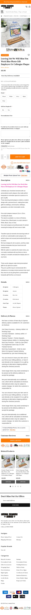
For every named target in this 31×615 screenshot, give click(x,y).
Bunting (18, 559)
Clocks (3, 583)
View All (3, 550)
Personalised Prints (21, 562)
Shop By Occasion (5, 559)
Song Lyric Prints (21, 580)
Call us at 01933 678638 (7, 527)
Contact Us (19, 537)
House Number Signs (22, 578)
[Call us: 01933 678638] (26, 6)
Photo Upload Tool (6, 537)
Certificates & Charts (22, 572)
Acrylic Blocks (4, 578)
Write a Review (5, 67)
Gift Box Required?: (7, 106)
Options (8, 482)
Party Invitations (5, 570)
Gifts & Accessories (6, 564)
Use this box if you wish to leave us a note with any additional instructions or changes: (14, 127)
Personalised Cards (6, 562)
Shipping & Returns (6, 539)
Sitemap (18, 539)
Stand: (3, 93)
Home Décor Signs (21, 570)
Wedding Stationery (21, 564)
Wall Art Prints (20, 567)
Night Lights (4, 572)
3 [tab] (15, 486)
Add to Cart (20, 157)
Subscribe (15, 505)
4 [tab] (18, 486)
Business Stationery (21, 575)
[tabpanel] (8, 469)
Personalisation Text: (6, 115)
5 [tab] (20, 486)
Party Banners (4, 575)
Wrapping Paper (5, 567)
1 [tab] (10, 486)
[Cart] (29, 6)
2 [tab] (13, 486)
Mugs (2, 580)
